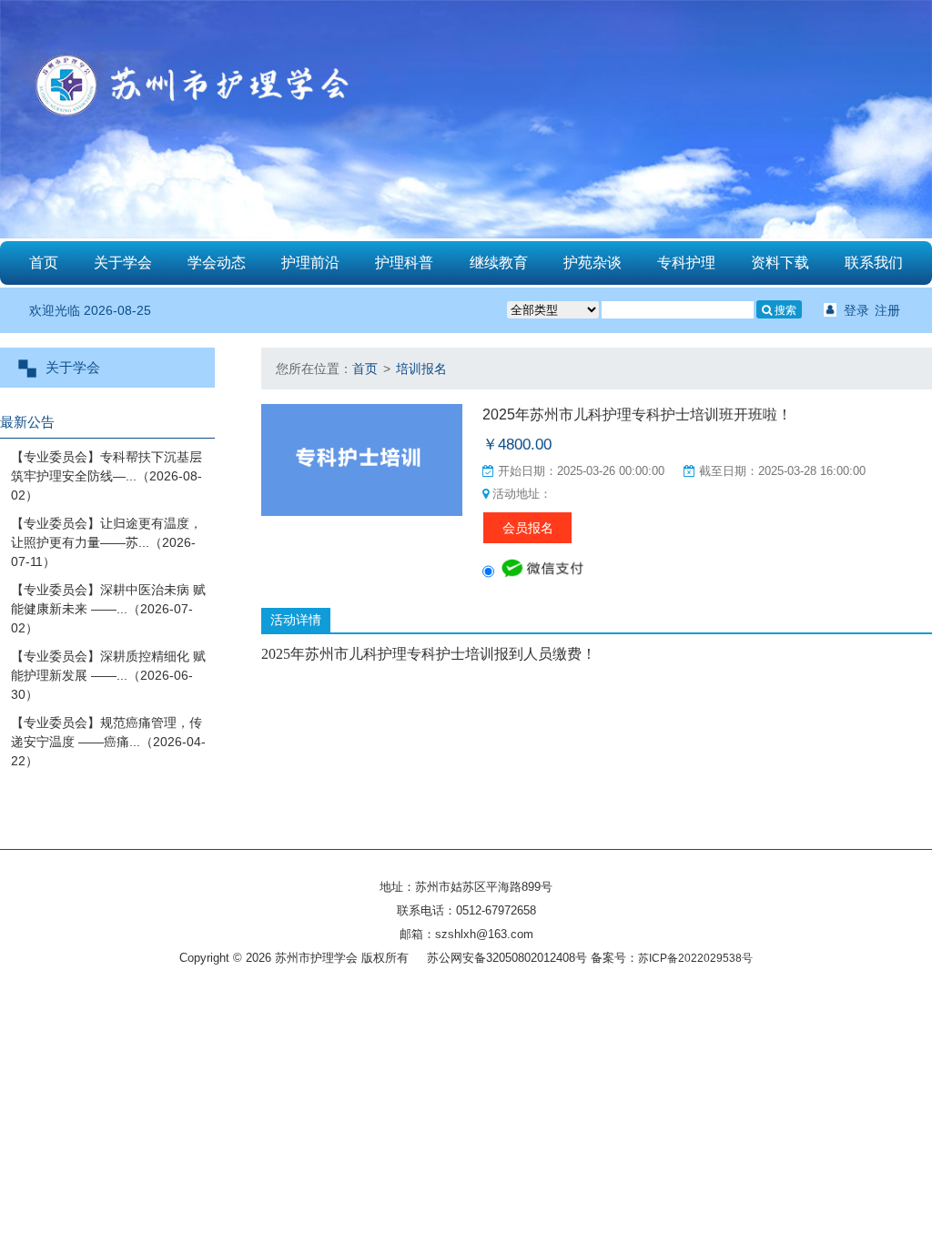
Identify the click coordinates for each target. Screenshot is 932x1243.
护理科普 (404, 262)
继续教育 (499, 262)
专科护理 (686, 262)
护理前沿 (310, 262)
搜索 (784, 310)
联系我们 (874, 262)
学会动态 (216, 262)
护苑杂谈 (592, 262)
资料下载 (780, 262)
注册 (887, 310)
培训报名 (421, 368)
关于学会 (123, 262)
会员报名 (527, 527)
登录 (856, 310)
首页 (43, 262)
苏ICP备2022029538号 (695, 958)
